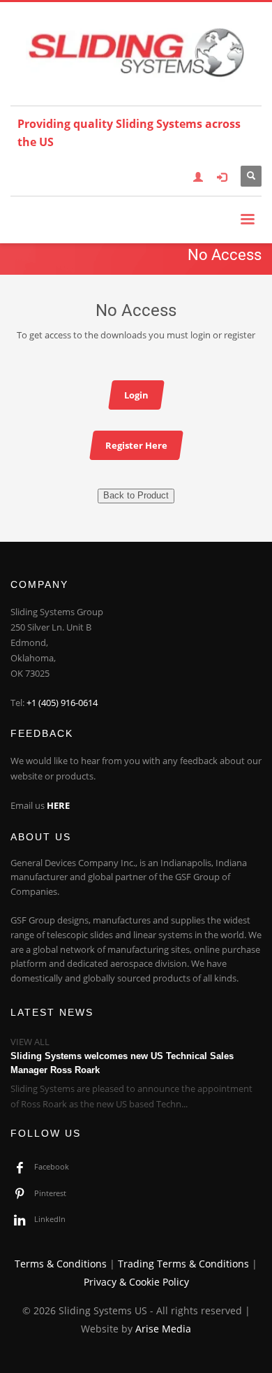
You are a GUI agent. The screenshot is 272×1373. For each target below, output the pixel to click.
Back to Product (136, 495)
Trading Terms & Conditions (183, 1263)
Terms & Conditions (61, 1263)
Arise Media (163, 1328)
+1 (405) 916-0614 (62, 702)
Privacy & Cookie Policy (136, 1281)
